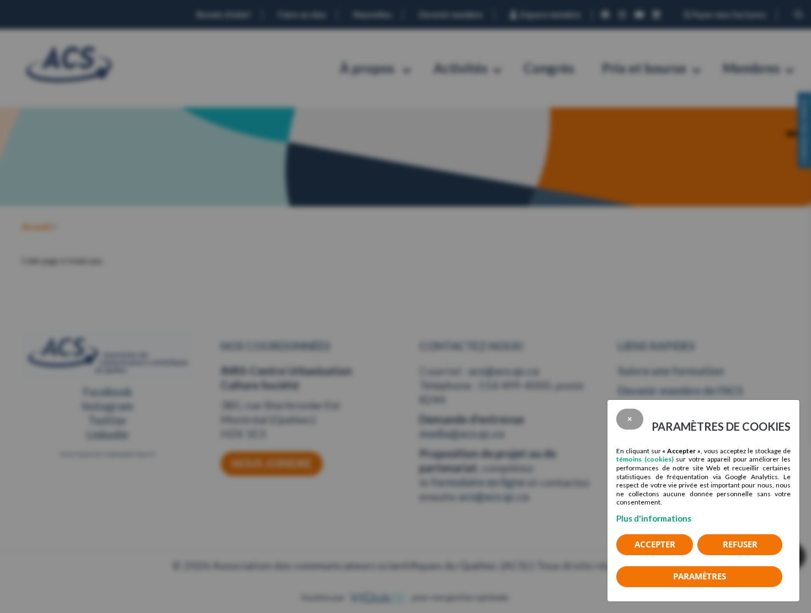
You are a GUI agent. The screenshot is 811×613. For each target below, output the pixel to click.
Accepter (654, 544)
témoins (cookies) (645, 459)
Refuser (740, 544)
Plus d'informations (653, 518)
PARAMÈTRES (699, 576)
